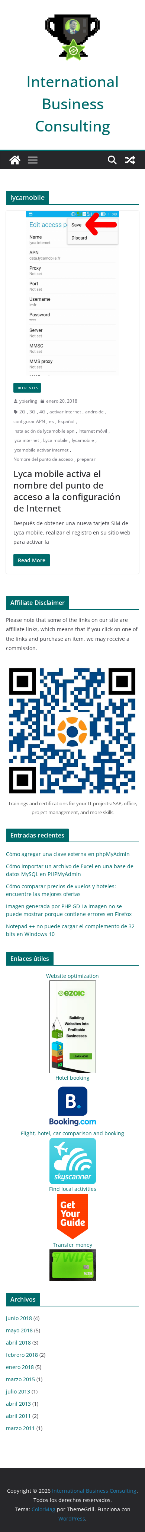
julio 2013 (18, 1391)
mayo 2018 (19, 1330)
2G (22, 412)
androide (94, 412)
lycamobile (83, 440)
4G (42, 412)
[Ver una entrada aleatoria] (130, 160)
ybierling (28, 401)
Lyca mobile (55, 440)
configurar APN (29, 421)
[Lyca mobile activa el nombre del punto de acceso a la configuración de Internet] (72, 293)
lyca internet (26, 440)
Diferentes (27, 387)
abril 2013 (18, 1403)
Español (66, 421)
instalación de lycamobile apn (43, 431)
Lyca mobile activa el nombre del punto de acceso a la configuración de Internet (66, 490)
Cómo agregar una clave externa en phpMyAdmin (68, 853)
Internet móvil (92, 431)
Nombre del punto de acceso (43, 459)
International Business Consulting (72, 103)
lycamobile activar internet (40, 450)
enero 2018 (20, 1367)
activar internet (65, 412)
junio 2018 (19, 1318)
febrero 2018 (22, 1354)
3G (32, 412)
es (51, 421)
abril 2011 (18, 1415)
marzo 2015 (20, 1379)
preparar (86, 459)
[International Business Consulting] (15, 160)
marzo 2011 (20, 1428)
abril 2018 (18, 1342)
